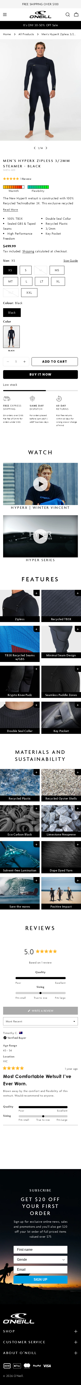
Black (12, 312)
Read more (10, 209)
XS (10, 270)
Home (7, 34)
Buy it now (40, 374)
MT (10, 281)
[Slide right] (46, 148)
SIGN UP (40, 1279)
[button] (17, 178)
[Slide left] (34, 148)
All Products (26, 34)
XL (58, 281)
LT (41, 281)
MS (57, 270)
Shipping (28, 251)
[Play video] (40, 484)
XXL (29, 292)
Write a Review (49, 1012)
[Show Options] (46, 1259)
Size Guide (71, 260)
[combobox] (22, 1259)
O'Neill (18, 1376)
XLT (13, 294)
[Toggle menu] (5, 14)
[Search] (68, 14)
